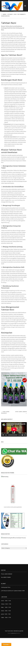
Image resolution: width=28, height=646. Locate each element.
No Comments (21, 14)
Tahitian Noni (8, 22)
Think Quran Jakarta (21, 412)
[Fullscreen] (25, 435)
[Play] (3, 435)
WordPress (18, 633)
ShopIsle (9, 633)
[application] (14, 429)
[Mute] (22, 435)
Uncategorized (5, 16)
